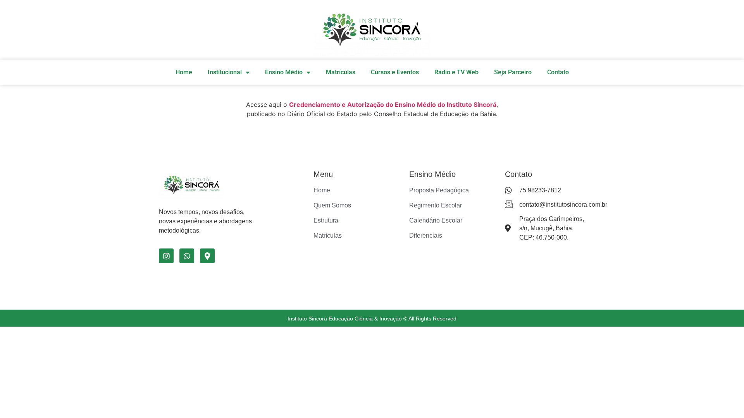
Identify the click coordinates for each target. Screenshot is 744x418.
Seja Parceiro (513, 72)
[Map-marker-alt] (207, 255)
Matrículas (340, 72)
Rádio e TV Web (456, 72)
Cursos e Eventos (395, 72)
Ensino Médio (284, 72)
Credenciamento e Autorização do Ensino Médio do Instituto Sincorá (392, 104)
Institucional (225, 72)
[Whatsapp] (186, 255)
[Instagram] (166, 255)
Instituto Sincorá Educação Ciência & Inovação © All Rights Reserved (372, 318)
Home (184, 72)
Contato (558, 72)
